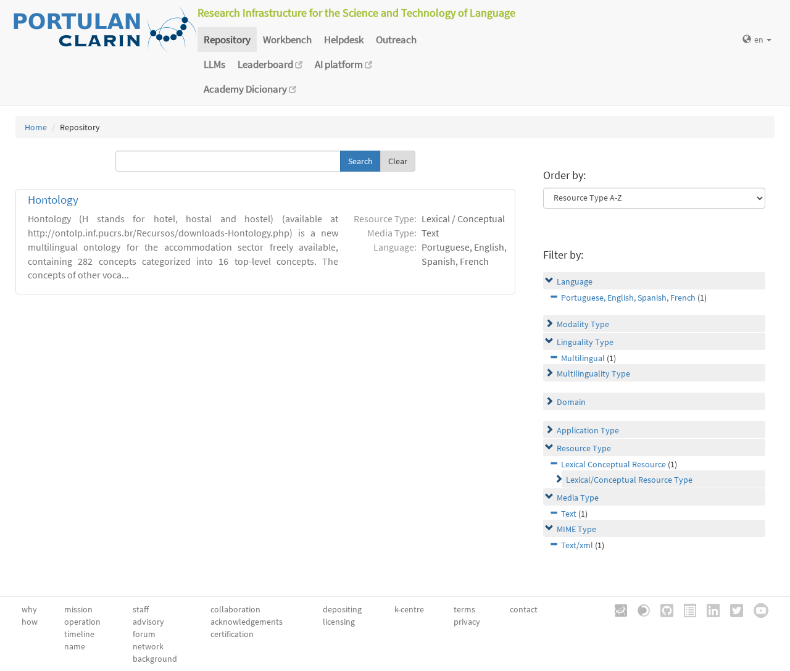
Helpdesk (344, 39)
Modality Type (583, 324)
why (29, 609)
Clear (397, 161)
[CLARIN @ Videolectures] (639, 609)
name (74, 646)
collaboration (235, 609)
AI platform (340, 64)
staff (141, 609)
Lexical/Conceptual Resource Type (629, 479)
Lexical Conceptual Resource (613, 464)
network (148, 646)
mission (78, 609)
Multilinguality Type (593, 373)
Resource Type (584, 448)
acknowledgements (246, 621)
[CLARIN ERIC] (616, 609)
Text (568, 513)
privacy (467, 621)
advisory (148, 621)
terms (464, 609)
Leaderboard (266, 64)
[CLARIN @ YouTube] (756, 609)
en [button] (759, 39)
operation (82, 621)
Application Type (588, 430)
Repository (227, 39)
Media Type (578, 497)
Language (574, 281)
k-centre (409, 609)
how (30, 621)
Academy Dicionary (246, 89)
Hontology (53, 200)
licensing (339, 621)
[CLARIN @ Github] (662, 609)
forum (144, 634)
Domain (571, 401)
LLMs (214, 64)
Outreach (396, 39)
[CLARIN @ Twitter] (732, 609)
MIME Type (576, 529)
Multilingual (583, 358)
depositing (342, 609)
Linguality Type (585, 342)
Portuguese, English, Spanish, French (628, 297)
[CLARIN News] (685, 609)
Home (36, 127)
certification (232, 634)
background (155, 658)
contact (524, 609)
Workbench (287, 39)
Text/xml (577, 545)
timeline (79, 634)
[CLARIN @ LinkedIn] (709, 609)
